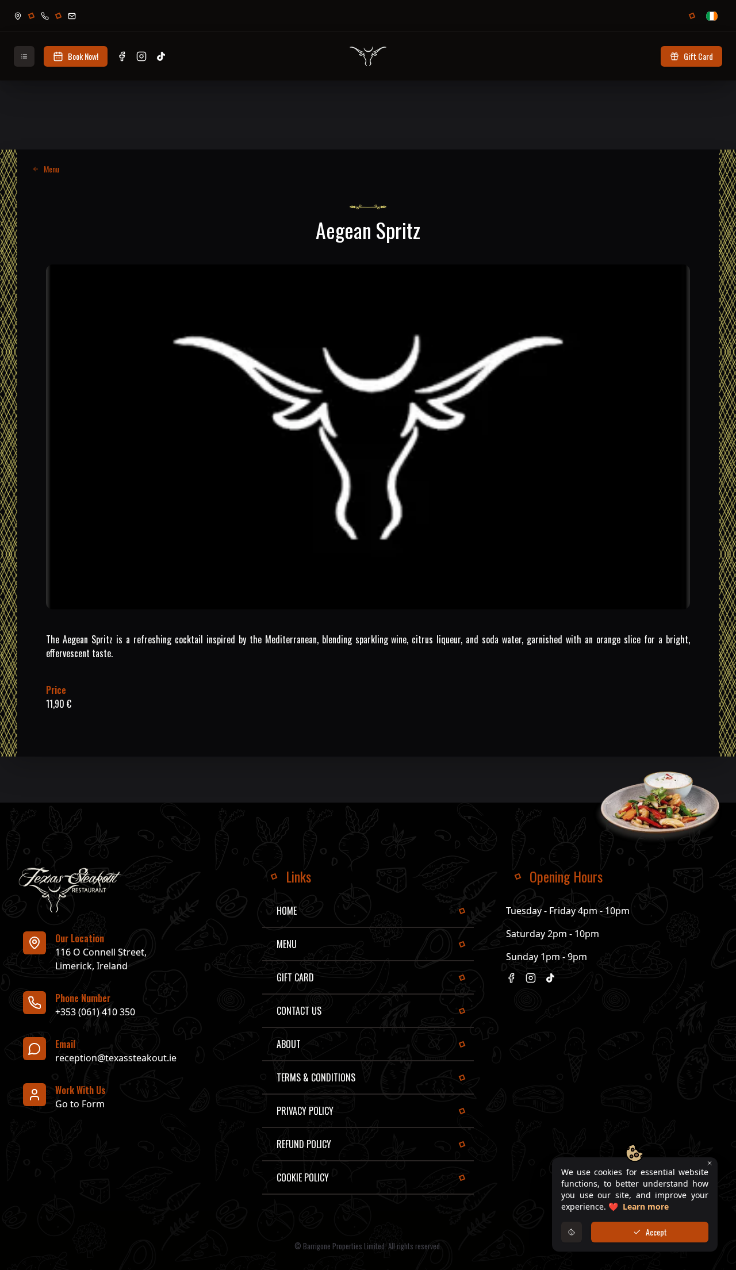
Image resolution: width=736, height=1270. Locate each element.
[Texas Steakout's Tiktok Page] (161, 56)
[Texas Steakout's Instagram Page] (141, 56)
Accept (656, 1232)
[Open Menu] (24, 56)
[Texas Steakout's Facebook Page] (122, 56)
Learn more (646, 1206)
